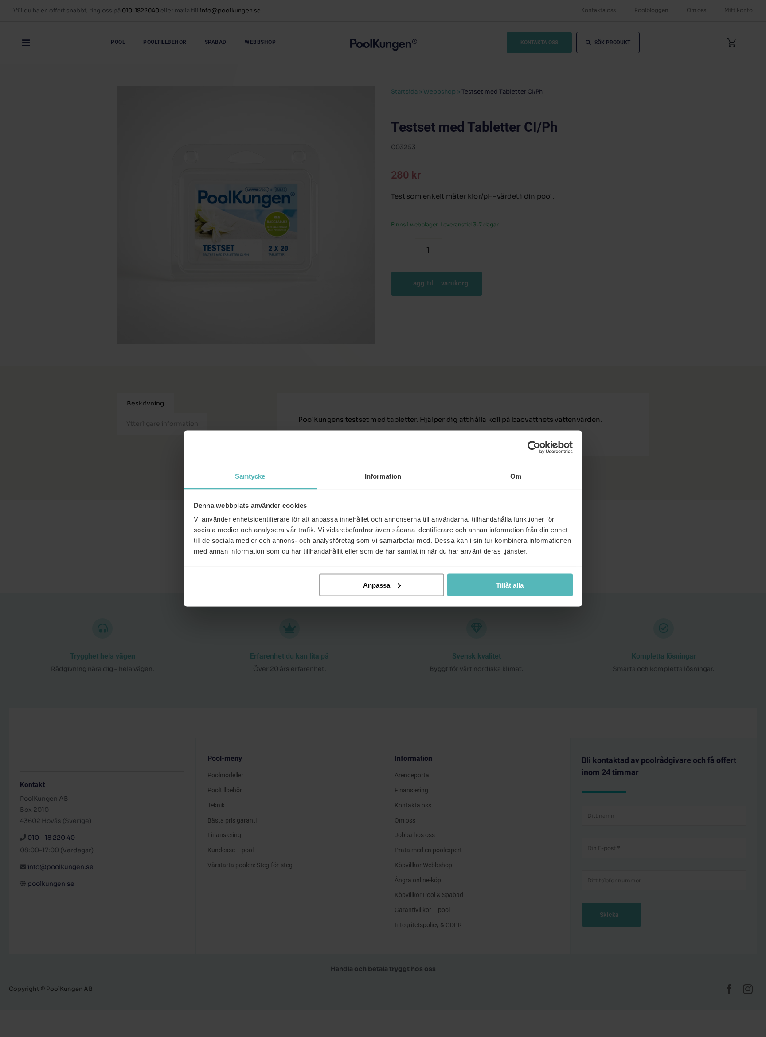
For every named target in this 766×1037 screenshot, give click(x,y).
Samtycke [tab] (250, 476)
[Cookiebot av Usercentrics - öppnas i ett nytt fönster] (534, 447)
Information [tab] (383, 476)
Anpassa (376, 585)
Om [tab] (515, 476)
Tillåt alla (510, 585)
